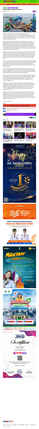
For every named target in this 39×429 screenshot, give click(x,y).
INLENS (4, 424)
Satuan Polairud (6, 109)
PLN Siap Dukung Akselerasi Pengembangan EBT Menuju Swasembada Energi (8, 140)
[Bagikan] (35, 11)
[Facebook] (29, 117)
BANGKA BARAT (5, 7)
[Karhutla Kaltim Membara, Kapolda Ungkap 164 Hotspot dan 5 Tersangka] (31, 124)
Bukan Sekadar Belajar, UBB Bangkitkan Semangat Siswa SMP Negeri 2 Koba (19, 129)
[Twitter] (31, 117)
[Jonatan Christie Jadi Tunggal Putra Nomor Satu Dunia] (19, 135)
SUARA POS (27, 424)
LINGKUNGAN (13, 7)
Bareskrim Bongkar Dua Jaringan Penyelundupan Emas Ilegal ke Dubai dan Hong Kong (7, 129)
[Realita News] (9, 1)
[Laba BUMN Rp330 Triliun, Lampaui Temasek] (31, 135)
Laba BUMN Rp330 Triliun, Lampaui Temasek (30, 140)
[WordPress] (9, 421)
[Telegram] (33, 117)
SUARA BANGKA (33, 424)
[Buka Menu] (33, 1)
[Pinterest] (7, 421)
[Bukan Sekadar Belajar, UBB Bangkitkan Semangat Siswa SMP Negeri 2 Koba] (19, 124)
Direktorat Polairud (17, 108)
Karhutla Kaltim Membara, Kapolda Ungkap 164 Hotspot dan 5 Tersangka (31, 129)
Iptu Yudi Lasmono (24, 108)
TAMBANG (16, 7)
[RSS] (12, 421)
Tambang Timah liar (14, 109)
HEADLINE (9, 7)
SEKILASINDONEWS (21, 424)
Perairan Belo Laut (32, 108)
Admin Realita (7, 11)
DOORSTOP (8, 424)
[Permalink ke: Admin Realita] (4, 11)
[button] (31, 1)
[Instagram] (11, 421)
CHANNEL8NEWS (14, 424)
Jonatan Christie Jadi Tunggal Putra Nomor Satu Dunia (19, 140)
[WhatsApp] (35, 117)
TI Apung (8, 111)
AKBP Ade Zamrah (9, 108)
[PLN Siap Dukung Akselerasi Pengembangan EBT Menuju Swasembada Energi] (8, 135)
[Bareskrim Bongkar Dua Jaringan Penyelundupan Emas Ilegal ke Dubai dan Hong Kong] (8, 124)
